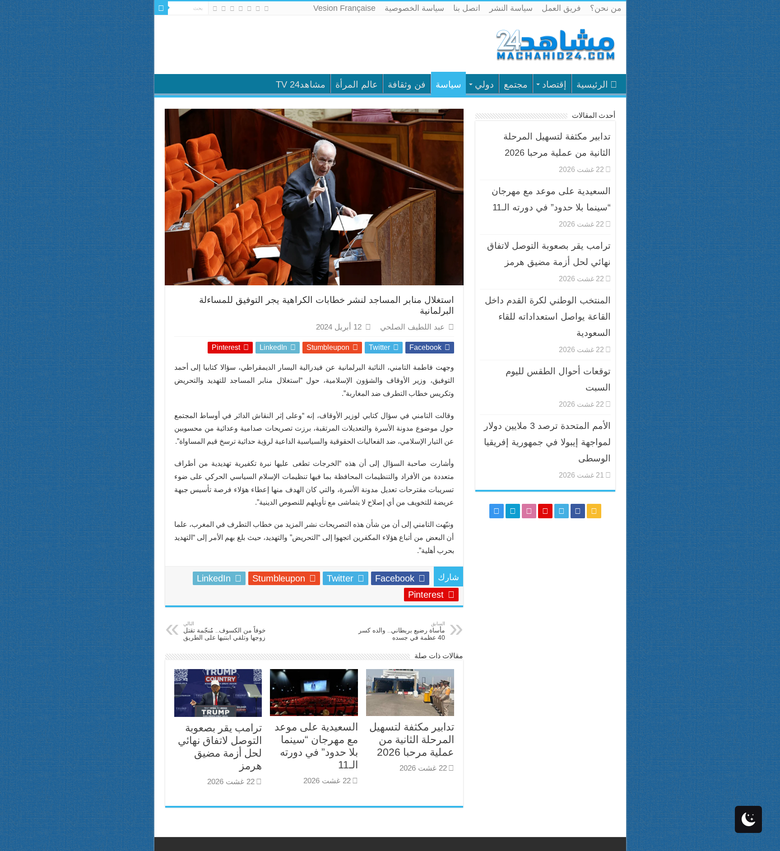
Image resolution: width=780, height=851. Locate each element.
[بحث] (161, 8)
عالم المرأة (356, 84)
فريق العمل (561, 8)
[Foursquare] (223, 8)
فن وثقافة (407, 84)
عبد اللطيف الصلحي (412, 327)
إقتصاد (554, 84)
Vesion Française (344, 8)
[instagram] (215, 8)
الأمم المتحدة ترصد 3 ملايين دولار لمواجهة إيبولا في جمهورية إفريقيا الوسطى (547, 442)
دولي (484, 84)
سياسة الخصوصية (414, 8)
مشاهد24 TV (300, 84)
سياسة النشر (511, 8)
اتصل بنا (466, 8)
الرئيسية (592, 84)
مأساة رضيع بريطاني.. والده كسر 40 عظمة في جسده (401, 631)
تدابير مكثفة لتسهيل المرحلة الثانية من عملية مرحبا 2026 (411, 739)
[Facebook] (258, 8)
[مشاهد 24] (554, 43)
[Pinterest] (240, 8)
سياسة (448, 84)
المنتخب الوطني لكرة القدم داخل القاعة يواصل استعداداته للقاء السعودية (548, 316)
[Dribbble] (232, 8)
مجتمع (516, 84)
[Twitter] (249, 8)
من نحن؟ (606, 8)
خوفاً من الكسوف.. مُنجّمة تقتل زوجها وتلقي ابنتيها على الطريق (224, 631)
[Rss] (266, 8)
